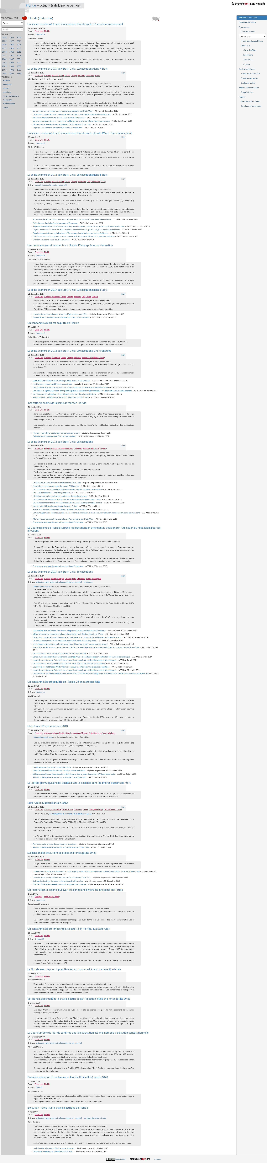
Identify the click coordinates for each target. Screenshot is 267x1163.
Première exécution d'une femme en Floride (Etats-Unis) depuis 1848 (67, 1077)
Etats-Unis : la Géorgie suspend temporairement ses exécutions (60, 509)
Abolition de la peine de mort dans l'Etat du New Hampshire (58, 117)
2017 (4, 48)
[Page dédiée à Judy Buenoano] (42, 1091)
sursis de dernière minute (95, 1118)
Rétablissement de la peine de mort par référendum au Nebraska (60, 397)
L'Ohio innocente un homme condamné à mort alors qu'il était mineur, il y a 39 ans (68, 634)
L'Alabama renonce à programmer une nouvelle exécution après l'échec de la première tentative (73, 236)
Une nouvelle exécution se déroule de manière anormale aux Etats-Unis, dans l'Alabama (70, 387)
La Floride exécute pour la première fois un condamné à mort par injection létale (74, 969)
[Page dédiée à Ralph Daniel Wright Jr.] (49, 337)
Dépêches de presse (247, 22)
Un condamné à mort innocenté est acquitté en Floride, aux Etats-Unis (68, 928)
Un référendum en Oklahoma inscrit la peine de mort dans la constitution (64, 394)
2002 (4, 66)
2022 (11, 41)
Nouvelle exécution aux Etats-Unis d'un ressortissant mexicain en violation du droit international (74, 660)
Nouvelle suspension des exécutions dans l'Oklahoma (56, 486)
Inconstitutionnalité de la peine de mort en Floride (56, 402)
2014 (4, 52)
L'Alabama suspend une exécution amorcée (51, 239)
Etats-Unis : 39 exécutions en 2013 (47, 726)
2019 (11, 45)
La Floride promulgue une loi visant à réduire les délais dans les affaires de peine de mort (79, 782)
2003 (19, 63)
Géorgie (74, 75)
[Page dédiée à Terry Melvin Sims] (44, 979)
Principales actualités (248, 17)
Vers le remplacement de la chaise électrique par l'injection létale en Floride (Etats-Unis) (78, 998)
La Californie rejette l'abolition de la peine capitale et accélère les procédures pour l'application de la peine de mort (82, 390)
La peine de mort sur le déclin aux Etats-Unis (52, 767)
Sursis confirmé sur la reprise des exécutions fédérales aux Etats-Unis (62, 111)
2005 (4, 63)
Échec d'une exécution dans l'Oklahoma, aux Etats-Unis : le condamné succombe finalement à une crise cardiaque (81, 657)
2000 (19, 66)
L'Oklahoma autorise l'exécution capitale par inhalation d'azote (59, 496)
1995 (11, 73)
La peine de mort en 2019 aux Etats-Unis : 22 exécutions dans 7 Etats (67, 68)
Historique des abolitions (252, 41)
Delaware (78, 810)
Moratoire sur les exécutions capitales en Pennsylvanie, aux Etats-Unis (63, 519)
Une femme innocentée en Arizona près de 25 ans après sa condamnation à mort (67, 502)
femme (39, 1087)
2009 (19, 56)
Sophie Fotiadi (120, 1159)
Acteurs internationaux (249, 87)
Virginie (95, 297)
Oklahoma (94, 357)
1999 (4, 70)
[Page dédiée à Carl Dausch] (40, 696)
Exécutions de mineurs (250, 101)
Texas (97, 75)
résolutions (7, 100)
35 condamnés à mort (43, 586)
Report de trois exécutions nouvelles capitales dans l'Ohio (57, 127)
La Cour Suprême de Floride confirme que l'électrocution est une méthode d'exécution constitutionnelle (88, 1032)
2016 (11, 48)
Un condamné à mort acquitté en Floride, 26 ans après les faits (59, 653)
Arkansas (56, 297)
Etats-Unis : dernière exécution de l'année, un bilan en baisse (59, 770)
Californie (56, 357)
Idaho (91, 810)
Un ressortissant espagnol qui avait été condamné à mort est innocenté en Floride (75, 889)
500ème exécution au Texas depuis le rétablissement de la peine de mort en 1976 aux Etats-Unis (74, 774)
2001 (11, 66)
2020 (4, 45)
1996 (4, 73)
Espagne (38, 897)
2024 (19, 37)
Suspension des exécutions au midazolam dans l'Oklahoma (58, 522)
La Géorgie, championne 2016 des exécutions (52, 384)
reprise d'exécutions (11, 96)
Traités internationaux (250, 73)
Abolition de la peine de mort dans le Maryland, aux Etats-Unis (59, 777)
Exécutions (248, 55)
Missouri (81, 75)
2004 (11, 63)
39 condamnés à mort (43, 737)
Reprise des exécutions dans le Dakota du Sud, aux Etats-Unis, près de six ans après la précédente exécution (78, 226)
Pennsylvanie (88, 448)
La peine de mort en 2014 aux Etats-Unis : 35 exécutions (60, 571)
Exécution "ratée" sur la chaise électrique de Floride (57, 1107)
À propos (157, 1159)
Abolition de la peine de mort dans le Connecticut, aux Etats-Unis (61, 847)
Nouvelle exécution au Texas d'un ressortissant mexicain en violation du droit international (72, 219)
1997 (19, 70)
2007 (11, 59)
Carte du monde (248, 31)
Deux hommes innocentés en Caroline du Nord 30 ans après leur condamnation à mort (70, 644)
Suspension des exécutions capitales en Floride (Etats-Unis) (61, 852)
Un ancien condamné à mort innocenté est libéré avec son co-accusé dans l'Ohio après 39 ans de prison (77, 637)
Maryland (76, 733)
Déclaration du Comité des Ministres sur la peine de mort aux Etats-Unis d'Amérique (69, 630)
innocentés (7, 84)
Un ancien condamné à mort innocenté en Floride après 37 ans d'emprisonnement (75, 24)
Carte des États (249, 50)
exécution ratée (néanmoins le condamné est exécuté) (59, 582)
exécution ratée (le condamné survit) (51, 185)
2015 (19, 48)
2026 (4, 37)
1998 (11, 70)
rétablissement (9, 104)
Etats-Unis (45, 18)
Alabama (47, 75)
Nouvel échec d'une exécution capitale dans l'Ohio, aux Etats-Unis (61, 317)
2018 (19, 45)
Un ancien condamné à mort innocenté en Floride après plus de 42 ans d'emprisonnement (71, 121)
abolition (6, 80)
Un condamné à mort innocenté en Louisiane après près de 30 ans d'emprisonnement (69, 663)
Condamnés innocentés (251, 106)
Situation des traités (249, 78)
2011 (4, 56)
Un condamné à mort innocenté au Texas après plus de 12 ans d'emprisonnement (67, 489)
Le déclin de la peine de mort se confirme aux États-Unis (57, 482)
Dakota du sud (58, 75)
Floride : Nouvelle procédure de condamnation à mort (56, 433)
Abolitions (247, 59)
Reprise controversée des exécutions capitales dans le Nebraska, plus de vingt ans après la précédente (76, 229)
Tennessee (90, 75)
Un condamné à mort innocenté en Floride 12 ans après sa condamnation (70, 245)
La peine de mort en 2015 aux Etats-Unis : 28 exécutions (60, 441)
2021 (19, 41)
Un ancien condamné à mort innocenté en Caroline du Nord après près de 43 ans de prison (72, 114)
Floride (31, 5)
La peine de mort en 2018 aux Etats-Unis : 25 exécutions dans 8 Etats (67, 174)
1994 (19, 73)
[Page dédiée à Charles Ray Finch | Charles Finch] (45, 79)
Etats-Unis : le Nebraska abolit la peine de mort (53, 492)
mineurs (6, 88)
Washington (96, 578)
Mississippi (98, 810)
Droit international (247, 69)
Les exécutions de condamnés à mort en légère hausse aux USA (59, 314)
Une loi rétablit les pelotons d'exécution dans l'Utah (55, 506)
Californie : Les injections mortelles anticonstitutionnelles (58, 881)
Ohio (88, 181)
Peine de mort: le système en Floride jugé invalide (54, 436)
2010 (11, 56)
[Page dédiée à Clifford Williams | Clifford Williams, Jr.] (63, 79)
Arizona (47, 578)
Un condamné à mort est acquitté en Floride (53, 322)
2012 (19, 52)
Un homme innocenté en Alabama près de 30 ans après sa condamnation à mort (67, 499)
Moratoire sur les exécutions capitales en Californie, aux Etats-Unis (62, 124)
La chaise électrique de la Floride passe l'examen (53, 1148)
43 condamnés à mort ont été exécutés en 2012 (70, 814)
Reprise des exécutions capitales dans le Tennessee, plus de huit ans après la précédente (70, 233)
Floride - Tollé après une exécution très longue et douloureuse (59, 884)
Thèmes (242, 97)
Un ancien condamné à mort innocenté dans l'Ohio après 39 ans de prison (64, 640)
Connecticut (56, 810)
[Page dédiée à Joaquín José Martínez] (48, 904)
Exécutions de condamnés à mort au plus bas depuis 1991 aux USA (61, 380)
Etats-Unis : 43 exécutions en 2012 (47, 802)
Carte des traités (248, 83)
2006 (19, 59)
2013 (11, 52)
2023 (4, 41)
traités (5, 108)
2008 (4, 59)
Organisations (247, 92)
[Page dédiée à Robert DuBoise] (43, 38)
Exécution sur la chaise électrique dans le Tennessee (55, 223)
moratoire (7, 92)
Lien (123, 73)
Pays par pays (244, 27)
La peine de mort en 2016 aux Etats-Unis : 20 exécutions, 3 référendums (69, 350)
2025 (11, 37)
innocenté (40, 34)
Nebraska (82, 181)
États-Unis (245, 45)
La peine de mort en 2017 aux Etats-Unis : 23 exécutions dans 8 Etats (67, 289)
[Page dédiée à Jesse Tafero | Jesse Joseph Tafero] (39, 1122)
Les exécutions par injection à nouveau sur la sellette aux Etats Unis (61, 877)
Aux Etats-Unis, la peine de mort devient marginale (54, 844)
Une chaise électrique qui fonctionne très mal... (53, 1151)
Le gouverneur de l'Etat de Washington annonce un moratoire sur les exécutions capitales (71, 667)
